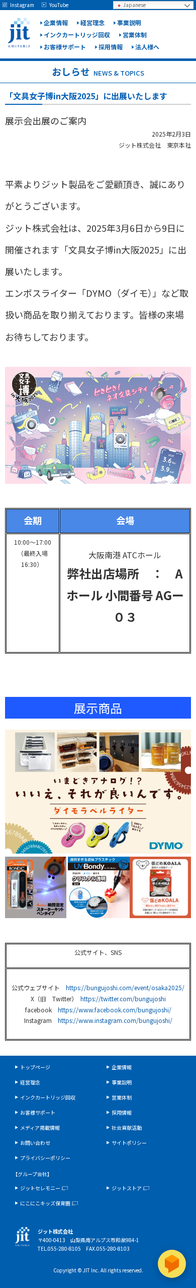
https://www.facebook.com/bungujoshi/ (114, 1009)
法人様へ (147, 46)
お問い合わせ (35, 1142)
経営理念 (92, 22)
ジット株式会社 (19, 33)
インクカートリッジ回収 (77, 34)
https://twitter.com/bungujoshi (123, 998)
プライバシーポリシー (45, 1158)
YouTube (58, 5)
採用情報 (111, 46)
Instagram (22, 5)
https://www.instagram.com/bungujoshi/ (115, 1020)
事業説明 (129, 22)
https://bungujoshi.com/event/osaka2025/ (125, 987)
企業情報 (56, 22)
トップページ (35, 1067)
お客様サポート (65, 46)
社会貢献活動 (127, 1127)
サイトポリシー (129, 1142)
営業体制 (135, 34)
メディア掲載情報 (40, 1127)
